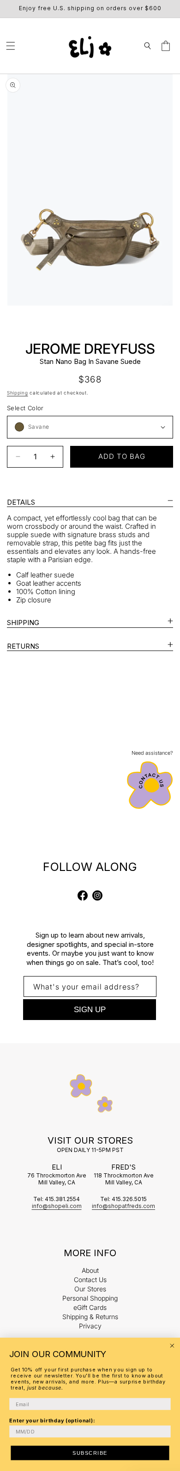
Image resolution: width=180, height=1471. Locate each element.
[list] (90, 190)
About (90, 1270)
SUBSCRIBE (90, 1453)
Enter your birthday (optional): (52, 1420)
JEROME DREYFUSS (90, 348)
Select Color (25, 408)
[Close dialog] (172, 1345)
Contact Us (90, 1279)
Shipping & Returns (90, 1317)
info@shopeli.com (57, 1205)
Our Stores (90, 1289)
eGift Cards (90, 1307)
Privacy (90, 1326)
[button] (10, 46)
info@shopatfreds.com (123, 1205)
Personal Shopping (90, 1298)
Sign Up (90, 1009)
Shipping (17, 392)
